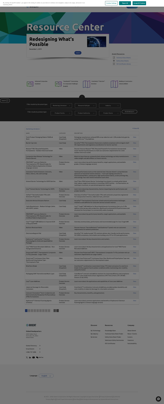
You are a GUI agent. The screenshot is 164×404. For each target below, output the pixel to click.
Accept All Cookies (139, 3)
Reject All (125, 3)
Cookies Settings (111, 3)
